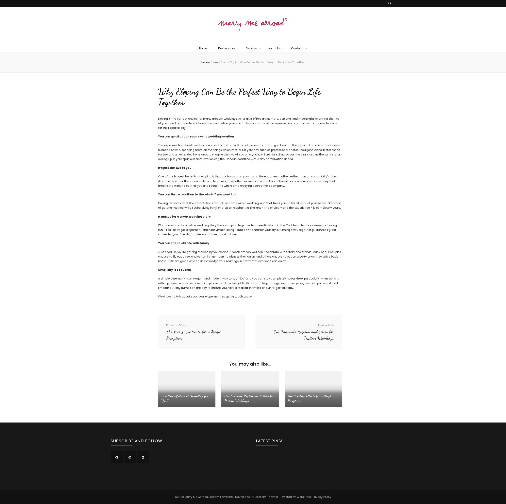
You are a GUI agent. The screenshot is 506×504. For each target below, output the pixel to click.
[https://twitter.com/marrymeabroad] (143, 457)
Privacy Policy (322, 497)
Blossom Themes (266, 497)
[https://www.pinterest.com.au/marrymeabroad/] (130, 457)
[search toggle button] (389, 3)
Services (252, 48)
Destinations (226, 48)
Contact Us (299, 48)
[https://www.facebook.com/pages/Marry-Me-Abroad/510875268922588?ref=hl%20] (117, 457)
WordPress (304, 497)
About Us (274, 48)
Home (203, 48)
